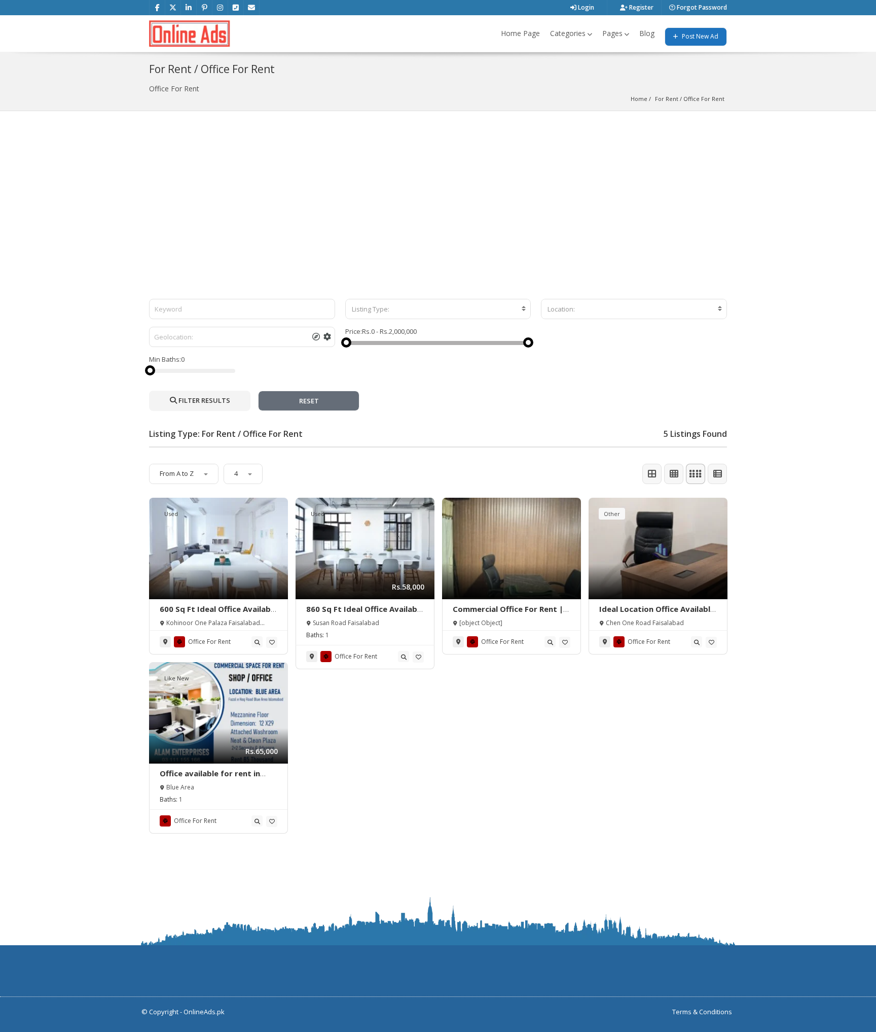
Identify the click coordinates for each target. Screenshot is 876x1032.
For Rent (666, 98)
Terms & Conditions (702, 1011)
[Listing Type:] (438, 309)
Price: (353, 331)
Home (639, 98)
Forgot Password (701, 7)
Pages (612, 33)
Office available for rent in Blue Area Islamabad (210, 778)
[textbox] (438, 309)
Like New (176, 678)
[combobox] (438, 309)
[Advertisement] (438, 187)
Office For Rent (703, 98)
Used (171, 514)
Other (612, 514)
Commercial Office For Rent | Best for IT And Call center (508, 614)
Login (585, 7)
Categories (568, 33)
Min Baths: (165, 359)
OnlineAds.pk (204, 1011)
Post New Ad (699, 36)
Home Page (520, 33)
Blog (646, 33)
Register (640, 7)
